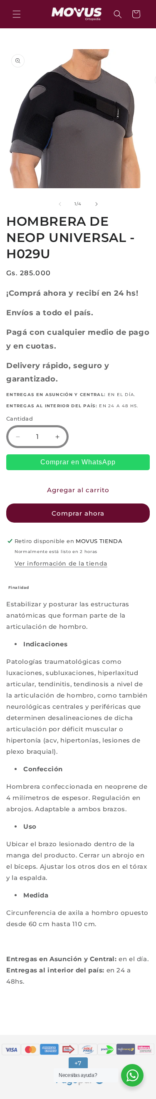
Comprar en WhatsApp (78, 462)
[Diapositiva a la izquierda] (60, 204)
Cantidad (19, 418)
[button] (16, 14)
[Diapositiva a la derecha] (96, 204)
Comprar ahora (78, 513)
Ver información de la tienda (61, 563)
